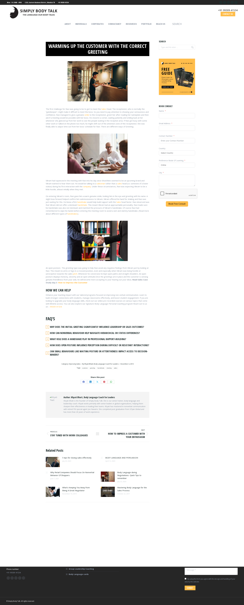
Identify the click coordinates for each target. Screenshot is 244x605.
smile (87, 115)
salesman (101, 183)
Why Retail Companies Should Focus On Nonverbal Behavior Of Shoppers (72, 474)
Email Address (164, 123)
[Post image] (53, 462)
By (100, 364)
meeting (109, 368)
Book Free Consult (177, 204)
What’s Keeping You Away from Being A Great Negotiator (76, 489)
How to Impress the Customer (72, 282)
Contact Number (166, 136)
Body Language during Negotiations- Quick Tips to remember (129, 475)
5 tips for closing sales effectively (77, 457)
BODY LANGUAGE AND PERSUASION (121, 457)
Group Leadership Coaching (81, 569)
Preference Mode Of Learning (171, 160)
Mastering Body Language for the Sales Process (132, 489)
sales (119, 183)
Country (162, 148)
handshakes (72, 213)
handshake (82, 202)
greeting (92, 368)
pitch (75, 273)
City (160, 172)
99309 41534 (56, 306)
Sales (103, 109)
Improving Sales (74, 364)
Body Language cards (79, 574)
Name (161, 111)
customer (85, 368)
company (87, 186)
